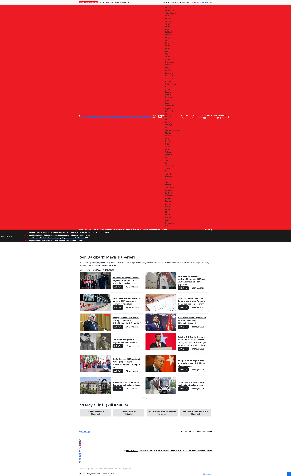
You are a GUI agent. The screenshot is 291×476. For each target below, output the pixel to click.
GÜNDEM (106, 229)
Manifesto (203, 431)
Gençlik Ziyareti (129, 412)
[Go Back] (289, 474)
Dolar (185, 115)
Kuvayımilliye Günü (95, 412)
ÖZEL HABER (98, 229)
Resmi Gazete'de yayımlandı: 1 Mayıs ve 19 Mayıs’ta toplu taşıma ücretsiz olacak (126, 301)
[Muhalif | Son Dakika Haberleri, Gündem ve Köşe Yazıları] (84, 431)
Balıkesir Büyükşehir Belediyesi (162, 412)
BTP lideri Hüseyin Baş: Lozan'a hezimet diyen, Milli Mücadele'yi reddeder (192, 320)
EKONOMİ (113, 229)
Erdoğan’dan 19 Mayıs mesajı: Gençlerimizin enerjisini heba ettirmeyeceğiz (191, 363)
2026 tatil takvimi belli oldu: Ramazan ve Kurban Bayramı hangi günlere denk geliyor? (191, 301)
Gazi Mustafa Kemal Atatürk (195, 412)
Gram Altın (207, 115)
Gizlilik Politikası (192, 431)
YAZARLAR (185, 2)
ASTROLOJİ (126, 2)
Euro (195, 115)
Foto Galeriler (165, 2)
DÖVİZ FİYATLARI (103, 2)
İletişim (209, 431)
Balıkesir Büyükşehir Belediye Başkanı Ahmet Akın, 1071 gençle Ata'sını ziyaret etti (126, 280)
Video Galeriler (174, 2)
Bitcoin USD (219, 115)
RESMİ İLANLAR (161, 229)
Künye (183, 431)
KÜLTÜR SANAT (141, 229)
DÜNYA (120, 229)
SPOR (125, 229)
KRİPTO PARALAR (116, 2)
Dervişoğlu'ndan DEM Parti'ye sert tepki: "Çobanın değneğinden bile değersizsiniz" (127, 320)
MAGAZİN (131, 229)
